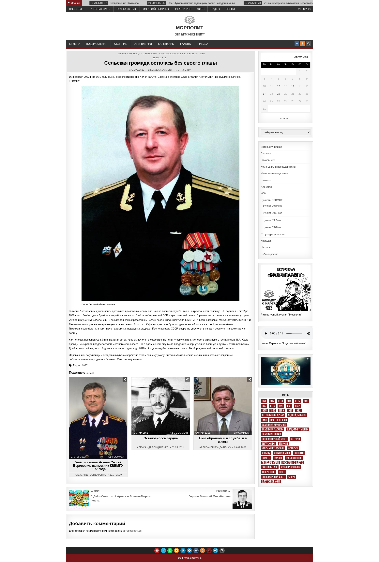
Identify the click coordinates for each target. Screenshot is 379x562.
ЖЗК (263, 193)
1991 (290, 410)
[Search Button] (308, 43)
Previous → (223, 490)
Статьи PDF (183, 9)
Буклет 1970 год (272, 205)
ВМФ (264, 420)
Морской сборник (156, 9)
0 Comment (119, 457)
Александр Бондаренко (90, 475)
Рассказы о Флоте (292, 462)
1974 (289, 401)
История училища (271, 146)
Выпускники (268, 443)
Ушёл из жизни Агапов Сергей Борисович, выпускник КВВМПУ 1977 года (98, 465)
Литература (99, 9)
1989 (281, 410)
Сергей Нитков (270, 467)
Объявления (143, 43)
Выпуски (266, 180)
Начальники (268, 160)
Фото (201, 9)
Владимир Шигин (271, 434)
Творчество (268, 472)
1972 (272, 401)
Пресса (202, 43)
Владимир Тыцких (297, 429)
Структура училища (272, 234)
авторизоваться (132, 530)
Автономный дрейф (273, 415)
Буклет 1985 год (272, 220)
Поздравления (96, 43)
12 (278, 86)
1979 (281, 406)
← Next (95, 490)
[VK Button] (297, 43)
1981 (289, 406)
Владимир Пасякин (272, 429)
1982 (297, 406)
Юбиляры (120, 43)
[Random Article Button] (209, 550)
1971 (264, 401)
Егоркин (283, 443)
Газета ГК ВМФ (126, 9)
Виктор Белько (278, 420)
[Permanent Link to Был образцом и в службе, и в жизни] (223, 406)
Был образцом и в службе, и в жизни (223, 439)
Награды (266, 247)
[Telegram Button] (189, 550)
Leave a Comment (161, 70)
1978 (272, 406)
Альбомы (266, 186)
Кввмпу (266, 453)
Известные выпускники (274, 173)
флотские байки (271, 481)
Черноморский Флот (273, 477)
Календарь (166, 43)
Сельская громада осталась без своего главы (160, 63)
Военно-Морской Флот (274, 439)
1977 (84, 365)
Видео (215, 9)
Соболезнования (290, 467)
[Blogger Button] (176, 550)
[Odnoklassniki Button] (302, 43)
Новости (75, 9)
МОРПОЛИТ (189, 27)
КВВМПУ (74, 43)
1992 (298, 410)
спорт (291, 477)
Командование (282, 453)
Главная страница (127, 53)
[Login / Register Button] (215, 550)
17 (264, 93)
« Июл (284, 118)
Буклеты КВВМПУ (271, 200)
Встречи (295, 439)
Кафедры (266, 240)
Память (185, 43)
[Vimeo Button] (163, 550)
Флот (282, 472)
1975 (297, 401)
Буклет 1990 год (272, 227)
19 (278, 93)
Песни (230, 9)
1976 (306, 401)
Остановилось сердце (161, 438)
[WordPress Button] (183, 550)
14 (292, 86)
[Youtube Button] (156, 550)
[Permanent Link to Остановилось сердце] (160, 406)
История (293, 448)
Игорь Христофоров (273, 448)
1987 (272, 410)
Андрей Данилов (297, 415)
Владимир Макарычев (274, 425)
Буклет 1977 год (272, 212)
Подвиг (278, 458)
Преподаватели (270, 462)
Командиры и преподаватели (278, 166)
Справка (266, 153)
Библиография (269, 254)
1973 (280, 401)
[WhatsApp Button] (170, 550)
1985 (264, 410)
